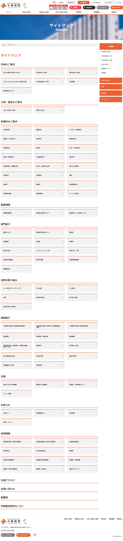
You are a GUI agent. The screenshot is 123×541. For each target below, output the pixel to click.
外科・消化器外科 (74, 148)
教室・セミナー (8, 422)
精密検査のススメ (8, 91)
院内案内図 (39, 356)
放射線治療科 (7, 194)
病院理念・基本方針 (42, 336)
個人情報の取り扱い (9, 356)
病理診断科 (39, 194)
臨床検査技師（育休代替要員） (12, 442)
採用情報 (5, 433)
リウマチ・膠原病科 (75, 130)
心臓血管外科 (40, 157)
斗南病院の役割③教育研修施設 (78, 326)
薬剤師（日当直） (41, 469)
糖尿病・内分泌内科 (9, 139)
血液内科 (39, 139)
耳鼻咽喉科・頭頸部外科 (10, 166)
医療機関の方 (40, 413)
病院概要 (72, 336)
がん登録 (72, 288)
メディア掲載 (7, 394)
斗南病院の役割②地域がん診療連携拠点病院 (48, 326)
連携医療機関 (7, 213)
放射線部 (6, 242)
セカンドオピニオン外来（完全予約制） (15, 82)
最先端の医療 (40, 297)
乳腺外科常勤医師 (8, 460)
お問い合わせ (116, 7)
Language (97, 2)
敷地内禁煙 (72, 356)
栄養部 (71, 242)
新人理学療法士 (41, 451)
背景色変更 (83, 2)
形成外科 (6, 175)
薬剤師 (71, 451)
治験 (4, 297)
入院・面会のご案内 (61, 12)
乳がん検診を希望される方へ (12, 73)
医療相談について (106, 68)
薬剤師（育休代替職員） (10, 469)
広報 (3, 376)
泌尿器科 (39, 175)
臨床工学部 (6, 251)
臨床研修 (89, 7)
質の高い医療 (73, 297)
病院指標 (61, 2)
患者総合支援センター (43, 213)
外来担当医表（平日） (43, 82)
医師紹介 (39, 346)
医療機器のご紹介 (8, 365)
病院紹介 (114, 12)
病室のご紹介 (40, 110)
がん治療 (39, 288)
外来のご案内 (26, 12)
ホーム (9, 12)
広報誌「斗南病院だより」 (77, 385)
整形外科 (72, 157)
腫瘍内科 (39, 130)
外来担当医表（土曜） (107, 60)
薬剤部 (71, 232)
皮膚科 (5, 184)
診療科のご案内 (44, 12)
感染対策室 (39, 260)
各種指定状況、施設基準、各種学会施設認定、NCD (15, 346)
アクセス (103, 7)
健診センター (7, 232)
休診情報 (72, 82)
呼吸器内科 (6, 148)
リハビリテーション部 (43, 251)
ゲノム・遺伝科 (74, 194)
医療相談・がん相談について (78, 213)
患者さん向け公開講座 (10, 385)
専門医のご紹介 (74, 346)
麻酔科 (38, 184)
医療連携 (96, 12)
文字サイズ (71, 2)
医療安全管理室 (8, 260)
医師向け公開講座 (41, 385)
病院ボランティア (74, 469)
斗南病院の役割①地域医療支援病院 (14, 326)
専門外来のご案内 (74, 73)
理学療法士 (6, 451)
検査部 (38, 242)
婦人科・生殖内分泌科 (43, 166)
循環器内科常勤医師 (42, 460)
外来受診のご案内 (41, 73)
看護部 (75, 7)
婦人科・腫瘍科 (74, 166)
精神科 (38, 148)
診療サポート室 (74, 251)
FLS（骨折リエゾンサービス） (12, 288)
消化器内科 (6, 130)
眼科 (70, 175)
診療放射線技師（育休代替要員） (46, 442)
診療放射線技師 (74, 442)
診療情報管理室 (74, 260)
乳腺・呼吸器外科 (8, 157)
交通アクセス (8, 480)
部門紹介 (79, 12)
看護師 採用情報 (74, 460)
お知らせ (5, 405)
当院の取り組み (9, 280)
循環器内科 (72, 139)
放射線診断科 (73, 184)
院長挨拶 (6, 336)
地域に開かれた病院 (9, 307)
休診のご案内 (104, 64)
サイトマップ (105, 99)
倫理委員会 (6, 269)
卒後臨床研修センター (12, 506)
